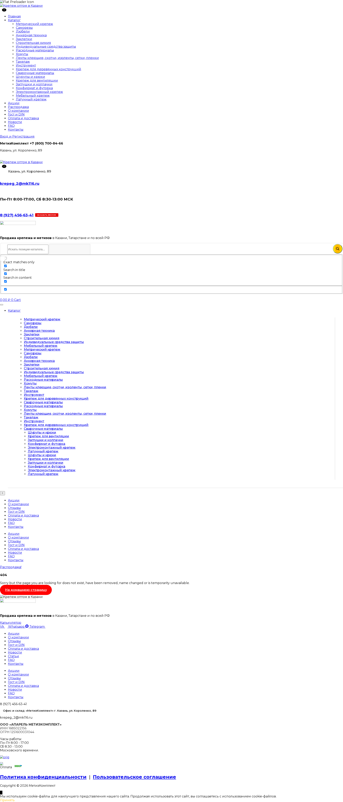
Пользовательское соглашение (134, 777)
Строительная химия (33, 43)
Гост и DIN (16, 114)
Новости (15, 122)
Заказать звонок (46, 215)
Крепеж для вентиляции (37, 80)
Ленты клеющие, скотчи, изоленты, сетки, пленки (57, 58)
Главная (14, 16)
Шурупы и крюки (30, 77)
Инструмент (26, 65)
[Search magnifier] (337, 249)
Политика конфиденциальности (43, 777)
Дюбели (23, 31)
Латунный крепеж (31, 99)
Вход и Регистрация (17, 136)
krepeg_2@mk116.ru (19, 183)
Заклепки (24, 39)
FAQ (11, 126)
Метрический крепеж (34, 24)
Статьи (13, 656)
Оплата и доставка (23, 118)
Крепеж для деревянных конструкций (48, 69)
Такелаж (23, 62)
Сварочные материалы (35, 73)
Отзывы (14, 508)
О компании (18, 111)
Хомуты (22, 54)
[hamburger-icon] (1, 304)
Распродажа (18, 107)
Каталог (14, 20)
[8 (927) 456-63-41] (1, 207)
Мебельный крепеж (33, 95)
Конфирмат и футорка (34, 88)
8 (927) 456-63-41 (17, 215)
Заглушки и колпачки (34, 84)
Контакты (15, 129)
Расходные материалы (35, 50)
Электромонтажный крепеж (39, 92)
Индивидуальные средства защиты (46, 46)
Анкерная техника (31, 35)
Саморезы (24, 28)
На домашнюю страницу (26, 590)
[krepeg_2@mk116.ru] (1, 175)
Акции (13, 103)
